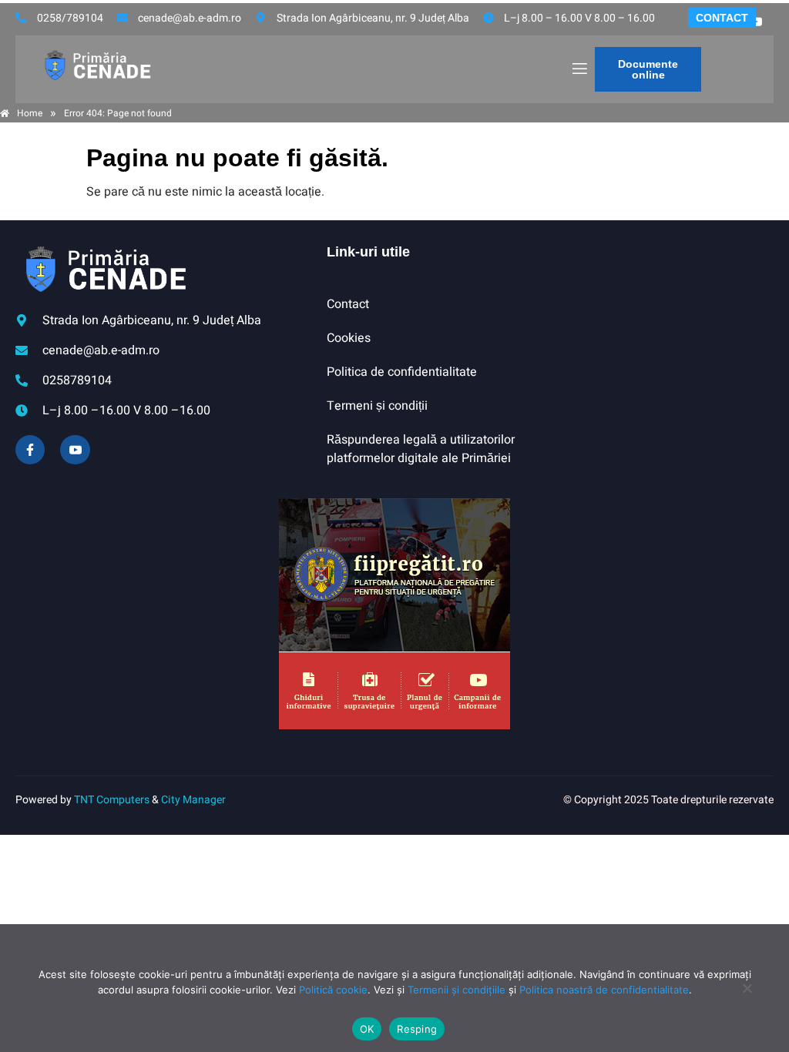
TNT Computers (111, 800)
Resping (417, 1029)
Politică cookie (333, 989)
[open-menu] (578, 69)
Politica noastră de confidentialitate (604, 989)
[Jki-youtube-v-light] (74, 449)
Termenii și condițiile (456, 989)
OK (367, 1029)
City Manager (193, 800)
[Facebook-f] (30, 449)
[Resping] (746, 995)
